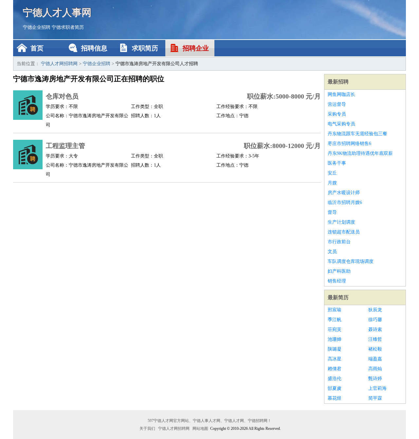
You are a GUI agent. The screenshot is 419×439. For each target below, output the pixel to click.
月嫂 (332, 182)
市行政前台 (339, 241)
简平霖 (375, 398)
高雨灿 (375, 368)
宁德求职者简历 (68, 27)
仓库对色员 (62, 96)
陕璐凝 (334, 349)
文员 (332, 251)
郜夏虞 (334, 388)
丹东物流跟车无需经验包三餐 (357, 133)
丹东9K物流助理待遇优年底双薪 (360, 153)
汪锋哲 (375, 339)
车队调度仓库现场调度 (350, 261)
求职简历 (145, 48)
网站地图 (200, 428)
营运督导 (337, 104)
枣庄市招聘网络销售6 (349, 143)
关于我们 (147, 428)
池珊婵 (334, 339)
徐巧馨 (375, 319)
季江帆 (334, 319)
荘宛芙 (334, 329)
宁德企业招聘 (36, 27)
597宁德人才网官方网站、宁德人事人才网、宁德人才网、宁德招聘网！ (209, 420)
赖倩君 (334, 368)
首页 (37, 48)
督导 (332, 212)
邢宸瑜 (334, 309)
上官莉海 (377, 388)
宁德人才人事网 (57, 12)
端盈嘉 (375, 359)
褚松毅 (375, 349)
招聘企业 (196, 48)
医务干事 (337, 163)
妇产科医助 (339, 271)
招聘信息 (94, 48)
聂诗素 (375, 329)
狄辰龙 (375, 309)
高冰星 (334, 359)
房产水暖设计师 (344, 192)
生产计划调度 (341, 222)
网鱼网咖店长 (341, 94)
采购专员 (337, 114)
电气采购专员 (341, 123)
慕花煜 (334, 398)
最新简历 (338, 297)
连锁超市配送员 (344, 231)
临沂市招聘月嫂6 (345, 202)
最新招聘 (338, 81)
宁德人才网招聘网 (59, 63)
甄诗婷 (375, 378)
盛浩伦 (334, 378)
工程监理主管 (65, 145)
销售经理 (337, 281)
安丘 (332, 173)
